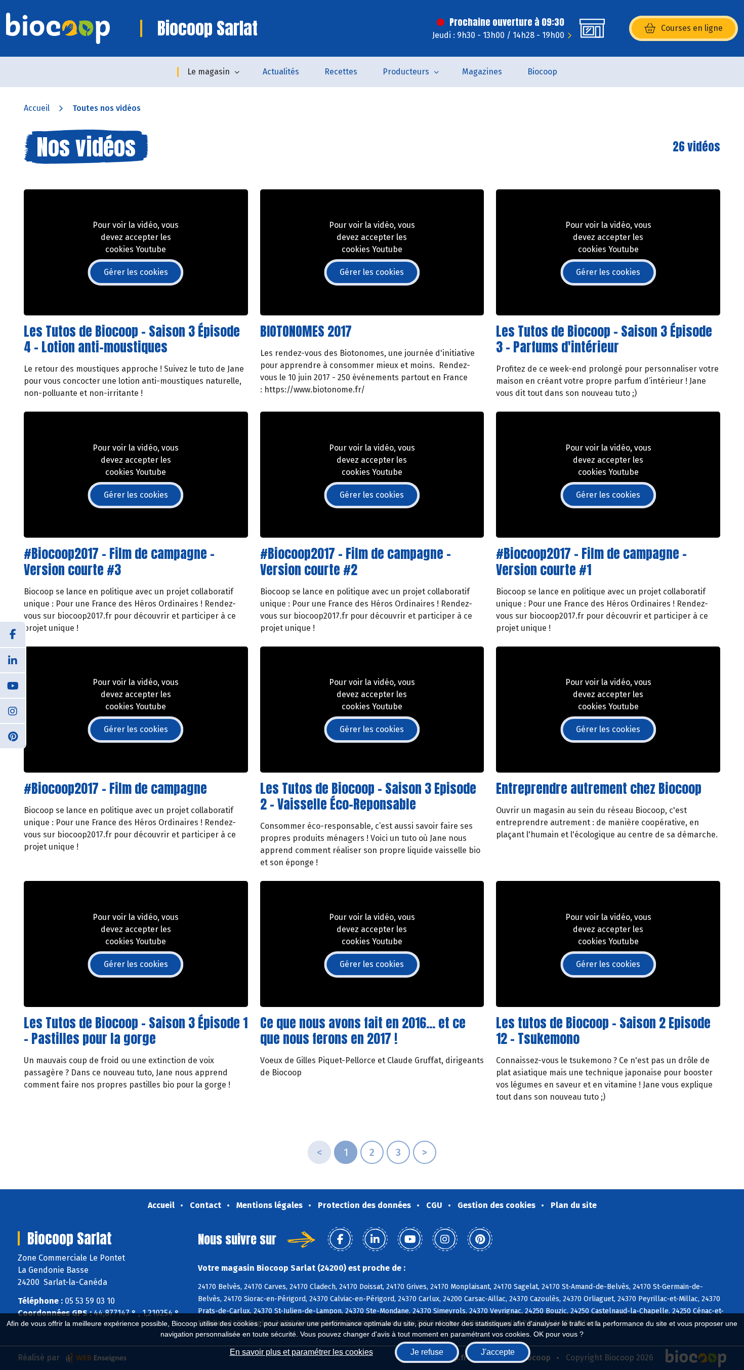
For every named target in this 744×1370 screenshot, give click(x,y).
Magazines (482, 71)
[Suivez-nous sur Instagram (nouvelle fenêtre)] (12, 710)
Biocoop (542, 71)
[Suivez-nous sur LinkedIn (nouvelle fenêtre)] (12, 659)
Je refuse (426, 1352)
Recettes (340, 71)
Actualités (281, 71)
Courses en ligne (692, 28)
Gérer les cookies (136, 272)
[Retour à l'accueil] (58, 28)
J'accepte (498, 1352)
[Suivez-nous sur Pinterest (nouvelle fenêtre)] (12, 735)
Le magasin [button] (208, 71)
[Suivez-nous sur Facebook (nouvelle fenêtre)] (12, 634)
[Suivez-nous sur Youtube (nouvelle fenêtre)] (12, 685)
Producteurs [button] (406, 71)
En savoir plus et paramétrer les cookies (301, 1352)
